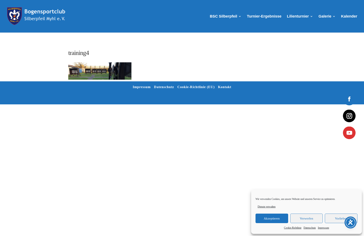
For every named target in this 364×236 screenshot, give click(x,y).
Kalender (349, 16)
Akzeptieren (272, 218)
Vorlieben (341, 218)
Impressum (323, 227)
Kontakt (224, 87)
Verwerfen (306, 218)
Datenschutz (310, 227)
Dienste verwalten (267, 206)
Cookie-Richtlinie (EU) (196, 87)
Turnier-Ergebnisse (264, 16)
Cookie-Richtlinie (292, 227)
